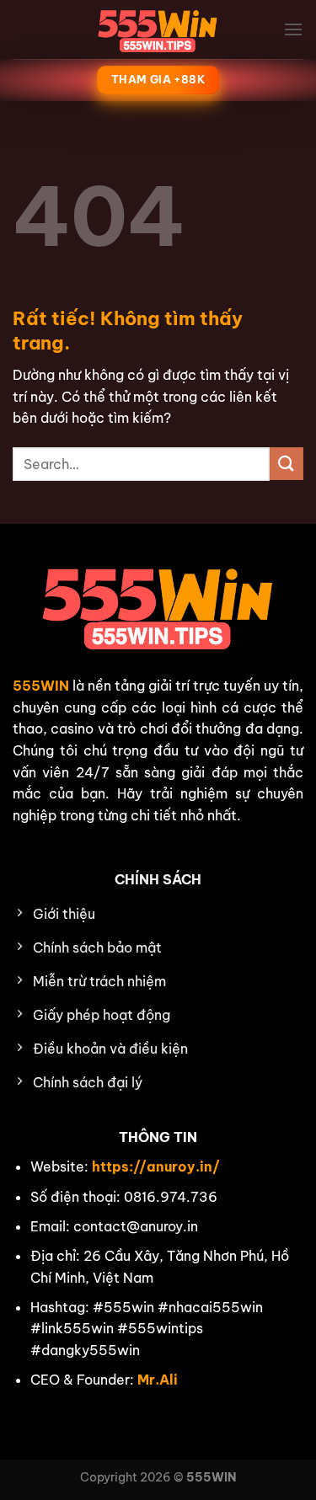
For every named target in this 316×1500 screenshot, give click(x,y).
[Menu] (293, 29)
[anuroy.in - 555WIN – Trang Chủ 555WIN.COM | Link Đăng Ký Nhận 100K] (158, 29)
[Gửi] (286, 463)
